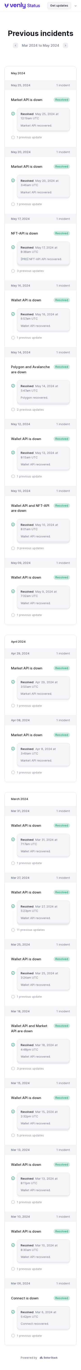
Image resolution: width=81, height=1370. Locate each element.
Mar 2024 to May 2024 (40, 45)
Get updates (59, 5)
